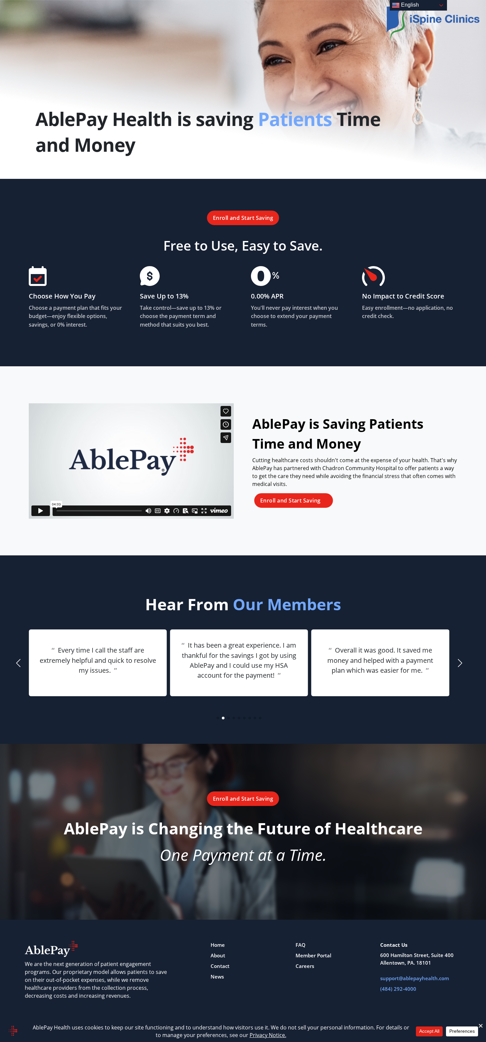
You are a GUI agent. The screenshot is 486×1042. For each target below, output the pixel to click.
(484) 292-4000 (398, 988)
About (218, 955)
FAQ (300, 945)
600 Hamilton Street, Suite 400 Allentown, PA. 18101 (417, 959)
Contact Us (393, 945)
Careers (305, 966)
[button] (218, 718)
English (409, 5)
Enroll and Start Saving (243, 217)
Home (218, 945)
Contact (220, 966)
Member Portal (313, 955)
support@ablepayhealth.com (414, 978)
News (217, 976)
